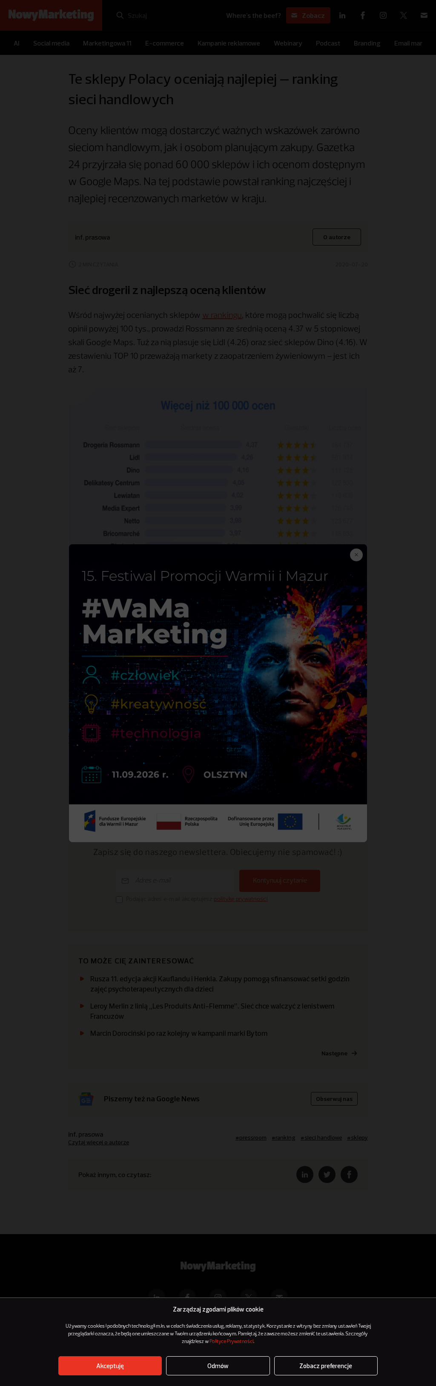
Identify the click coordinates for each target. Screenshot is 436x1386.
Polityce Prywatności (231, 1342)
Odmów (218, 1366)
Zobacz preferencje (325, 1366)
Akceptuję (110, 1366)
